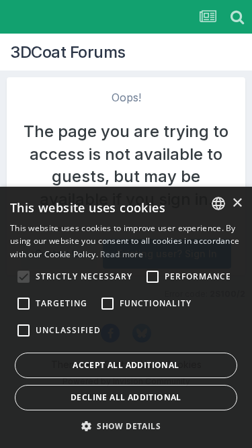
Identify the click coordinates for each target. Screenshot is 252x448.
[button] (126, 426)
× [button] (237, 203)
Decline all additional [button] (126, 397)
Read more (121, 254)
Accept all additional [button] (126, 365)
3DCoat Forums (68, 52)
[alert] (126, 317)
